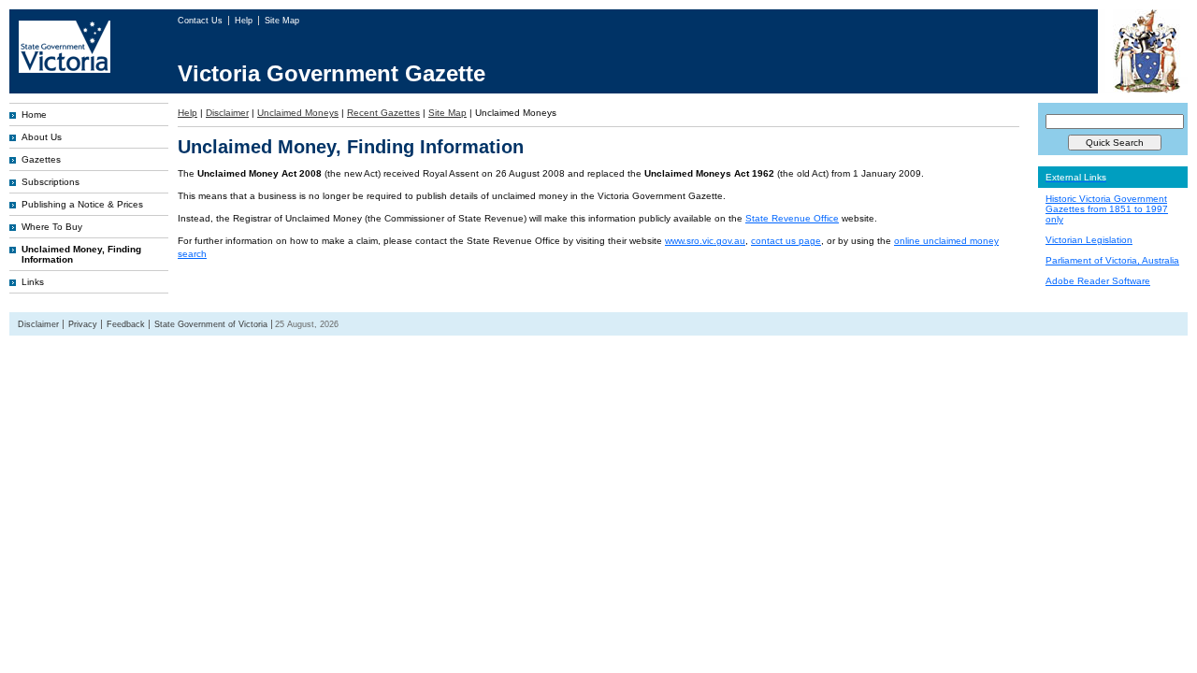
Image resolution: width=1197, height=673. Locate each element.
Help (245, 20)
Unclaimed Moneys (298, 112)
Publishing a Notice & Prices (82, 204)
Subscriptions (50, 182)
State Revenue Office (792, 218)
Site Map (282, 20)
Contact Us (201, 20)
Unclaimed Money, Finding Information (81, 254)
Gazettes (41, 159)
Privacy (82, 324)
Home (34, 114)
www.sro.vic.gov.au (705, 241)
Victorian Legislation (1089, 240)
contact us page (786, 241)
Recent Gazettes (383, 112)
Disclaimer (227, 112)
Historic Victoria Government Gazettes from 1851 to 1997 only (1107, 208)
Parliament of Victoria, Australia (1112, 260)
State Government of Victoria (210, 324)
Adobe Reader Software (1098, 281)
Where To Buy (52, 227)
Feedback (126, 324)
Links (33, 282)
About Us (42, 137)
